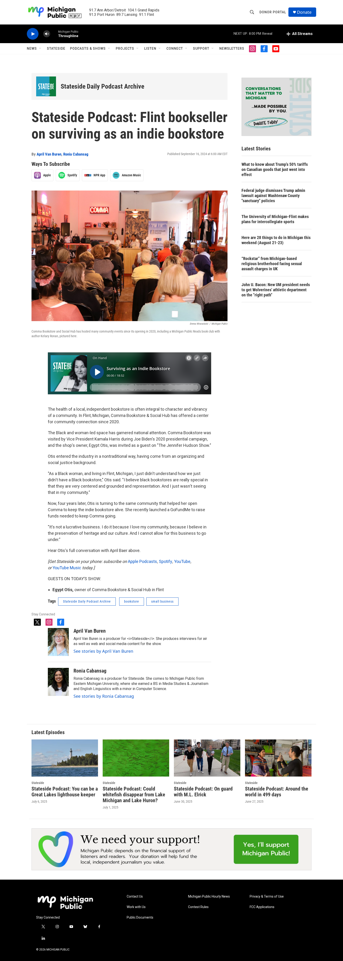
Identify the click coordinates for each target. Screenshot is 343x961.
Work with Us (136, 907)
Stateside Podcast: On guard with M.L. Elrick (203, 792)
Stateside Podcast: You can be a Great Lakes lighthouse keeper (65, 792)
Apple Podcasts (142, 561)
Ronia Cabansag (75, 154)
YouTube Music (66, 567)
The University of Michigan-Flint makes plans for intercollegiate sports (275, 219)
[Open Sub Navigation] (40, 48)
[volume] (47, 34)
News (32, 48)
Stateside (56, 48)
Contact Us (135, 896)
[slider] (54, 33)
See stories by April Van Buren (103, 651)
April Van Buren (49, 154)
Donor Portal (272, 12)
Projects (125, 48)
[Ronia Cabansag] (58, 682)
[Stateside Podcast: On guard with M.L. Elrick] (207, 758)
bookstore (131, 601)
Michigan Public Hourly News (209, 896)
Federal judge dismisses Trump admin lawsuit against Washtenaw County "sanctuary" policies (273, 195)
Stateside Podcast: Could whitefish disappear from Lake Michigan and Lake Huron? (134, 794)
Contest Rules (198, 907)
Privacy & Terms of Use (267, 896)
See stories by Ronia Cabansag (104, 696)
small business (162, 601)
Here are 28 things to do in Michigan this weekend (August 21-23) (276, 240)
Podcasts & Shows (88, 48)
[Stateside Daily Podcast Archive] (46, 86)
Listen (150, 48)
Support (201, 48)
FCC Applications (262, 907)
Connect (174, 48)
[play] (32, 34)
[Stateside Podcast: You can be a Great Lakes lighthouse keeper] (65, 758)
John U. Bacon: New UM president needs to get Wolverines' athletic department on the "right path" (276, 289)
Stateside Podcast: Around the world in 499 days (276, 792)
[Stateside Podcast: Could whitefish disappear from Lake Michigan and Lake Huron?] (136, 758)
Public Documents (140, 917)
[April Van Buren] (58, 642)
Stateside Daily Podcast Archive (102, 86)
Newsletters (231, 48)
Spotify (165, 561)
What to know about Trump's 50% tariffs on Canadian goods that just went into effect (275, 169)
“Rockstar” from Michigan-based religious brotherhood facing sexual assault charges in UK (272, 263)
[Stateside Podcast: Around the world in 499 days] (278, 758)
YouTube (182, 561)
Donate (304, 12)
